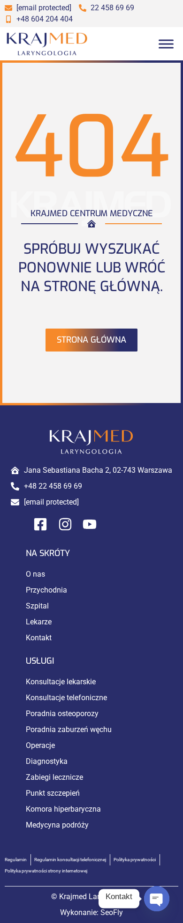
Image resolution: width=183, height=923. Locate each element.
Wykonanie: (91, 912)
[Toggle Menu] (166, 44)
